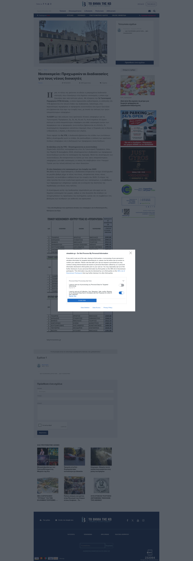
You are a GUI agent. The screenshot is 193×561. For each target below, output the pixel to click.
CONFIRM (82, 300)
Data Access (96, 307)
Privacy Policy (108, 307)
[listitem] (96, 281)
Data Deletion (85, 307)
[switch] (121, 285)
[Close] (131, 253)
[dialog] (96, 280)
